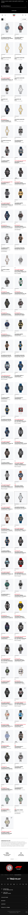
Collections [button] (4, 897)
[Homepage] (14, 15)
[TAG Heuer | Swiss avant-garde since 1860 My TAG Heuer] (14, 878)
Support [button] (3, 904)
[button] (26, 15)
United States (6, 6)
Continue (19, 10)
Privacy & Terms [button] (5, 907)
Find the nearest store (7, 893)
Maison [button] (3, 900)
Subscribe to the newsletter (8, 889)
